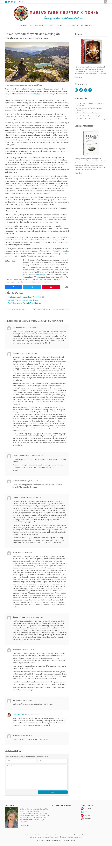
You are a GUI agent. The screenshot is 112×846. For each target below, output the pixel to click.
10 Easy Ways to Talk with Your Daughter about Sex (90, 104)
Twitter (81, 90)
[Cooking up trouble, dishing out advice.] (56, 20)
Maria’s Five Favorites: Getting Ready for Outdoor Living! (51, 309)
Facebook (76, 90)
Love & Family (33, 38)
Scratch (78, 34)
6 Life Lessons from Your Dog (14, 309)
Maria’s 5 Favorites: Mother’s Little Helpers (23, 300)
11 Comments (43, 38)
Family (27, 38)
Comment (9, 766)
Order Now (78, 77)
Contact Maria (24, 826)
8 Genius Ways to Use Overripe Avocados (91, 113)
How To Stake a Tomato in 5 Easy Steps (90, 116)
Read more (23, 822)
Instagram (90, 90)
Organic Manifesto (84, 126)
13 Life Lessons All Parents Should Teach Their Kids (26, 297)
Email (40, 760)
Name (9, 760)
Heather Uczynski (20, 455)
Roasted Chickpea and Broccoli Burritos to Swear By (91, 109)
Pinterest (85, 90)
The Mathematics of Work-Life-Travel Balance (24, 303)
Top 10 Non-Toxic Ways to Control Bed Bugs (91, 119)
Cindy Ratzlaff (18, 714)
